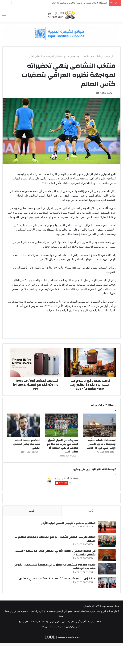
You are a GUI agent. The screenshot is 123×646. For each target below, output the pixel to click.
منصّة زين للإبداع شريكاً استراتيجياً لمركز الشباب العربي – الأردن (57, 578)
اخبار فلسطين (68, 621)
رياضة (44, 626)
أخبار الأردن (81, 621)
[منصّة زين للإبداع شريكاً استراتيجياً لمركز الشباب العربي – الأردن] (107, 582)
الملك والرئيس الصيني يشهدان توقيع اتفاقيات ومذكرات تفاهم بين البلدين (54, 538)
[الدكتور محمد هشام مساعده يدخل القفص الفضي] (23, 425)
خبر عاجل (100, 56)
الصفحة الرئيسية (95, 621)
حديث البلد (35, 621)
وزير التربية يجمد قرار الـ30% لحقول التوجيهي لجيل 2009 (82, 3)
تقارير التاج (24, 621)
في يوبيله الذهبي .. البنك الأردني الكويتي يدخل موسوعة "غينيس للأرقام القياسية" (55, 552)
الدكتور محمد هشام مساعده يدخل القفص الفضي (26, 444)
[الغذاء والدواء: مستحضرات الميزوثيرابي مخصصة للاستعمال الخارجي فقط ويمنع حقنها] (107, 568)
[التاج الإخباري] (61, 14)
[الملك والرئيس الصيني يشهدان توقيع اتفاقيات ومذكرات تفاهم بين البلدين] (107, 541)
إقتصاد (45, 621)
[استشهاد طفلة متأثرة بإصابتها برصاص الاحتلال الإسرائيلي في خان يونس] (99, 425)
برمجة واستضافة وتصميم (69, 637)
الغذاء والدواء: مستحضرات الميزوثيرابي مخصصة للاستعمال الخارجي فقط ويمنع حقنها (55, 566)
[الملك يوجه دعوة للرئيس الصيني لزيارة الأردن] (107, 527)
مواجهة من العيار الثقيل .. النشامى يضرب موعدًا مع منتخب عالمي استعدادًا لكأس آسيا (62, 446)
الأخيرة (90, 510)
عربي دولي (54, 621)
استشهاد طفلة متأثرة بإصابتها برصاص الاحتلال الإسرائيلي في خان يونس (101, 444)
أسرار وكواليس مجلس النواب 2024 (64, 626)
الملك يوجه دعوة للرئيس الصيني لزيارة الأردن (68, 523)
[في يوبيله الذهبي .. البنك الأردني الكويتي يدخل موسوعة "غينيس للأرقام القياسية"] (107, 555)
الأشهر (32, 510)
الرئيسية (110, 56)
